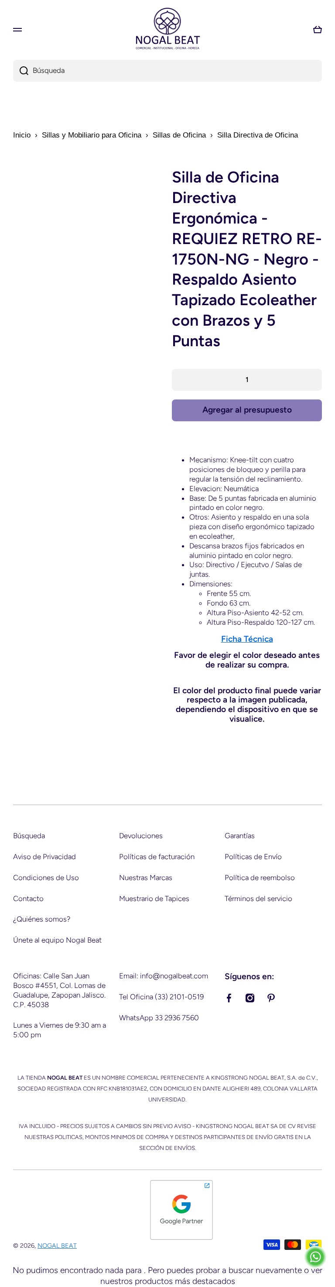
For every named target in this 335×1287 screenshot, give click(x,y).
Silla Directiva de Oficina (257, 135)
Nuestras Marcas (145, 877)
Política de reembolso (260, 877)
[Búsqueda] (20, 71)
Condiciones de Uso (46, 877)
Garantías (240, 835)
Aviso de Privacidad (44, 856)
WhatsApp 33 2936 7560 (159, 1017)
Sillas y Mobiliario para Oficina (91, 135)
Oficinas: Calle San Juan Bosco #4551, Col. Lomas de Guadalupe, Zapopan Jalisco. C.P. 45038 (59, 990)
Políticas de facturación (157, 856)
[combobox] (167, 71)
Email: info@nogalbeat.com (163, 975)
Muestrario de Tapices (154, 898)
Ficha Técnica (247, 639)
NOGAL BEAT (57, 1245)
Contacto (28, 898)
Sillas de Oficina (179, 135)
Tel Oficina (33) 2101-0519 (161, 996)
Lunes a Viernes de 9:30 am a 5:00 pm (59, 1030)
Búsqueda (29, 835)
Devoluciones (141, 835)
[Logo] (167, 29)
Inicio (22, 135)
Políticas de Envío (253, 856)
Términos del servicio (258, 898)
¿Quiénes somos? (41, 919)
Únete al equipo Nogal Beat (57, 940)
